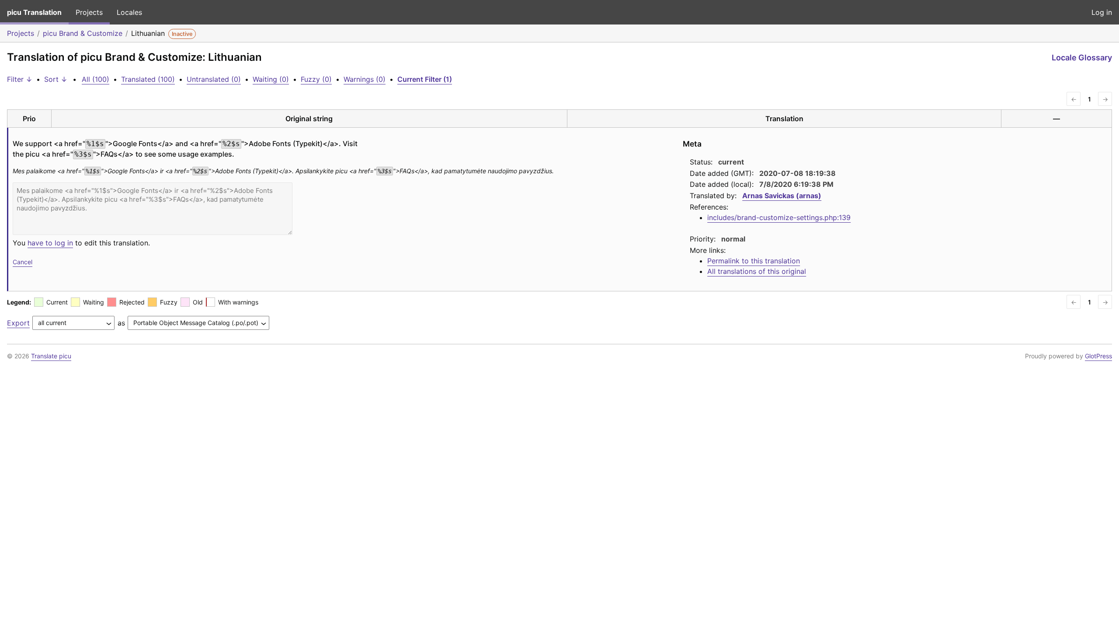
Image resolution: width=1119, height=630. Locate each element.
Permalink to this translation (753, 260)
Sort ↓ (55, 79)
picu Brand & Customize (82, 33)
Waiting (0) (271, 79)
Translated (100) (148, 79)
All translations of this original (756, 271)
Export (18, 322)
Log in (1101, 12)
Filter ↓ (19, 79)
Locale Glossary (1082, 57)
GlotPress (1098, 356)
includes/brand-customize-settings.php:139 (779, 217)
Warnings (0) (365, 79)
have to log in (50, 242)
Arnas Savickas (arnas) (781, 195)
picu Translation (34, 12)
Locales (129, 12)
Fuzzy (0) (316, 79)
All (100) (95, 79)
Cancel (22, 262)
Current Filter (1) (424, 79)
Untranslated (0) (214, 79)
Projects (89, 12)
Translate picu (51, 356)
